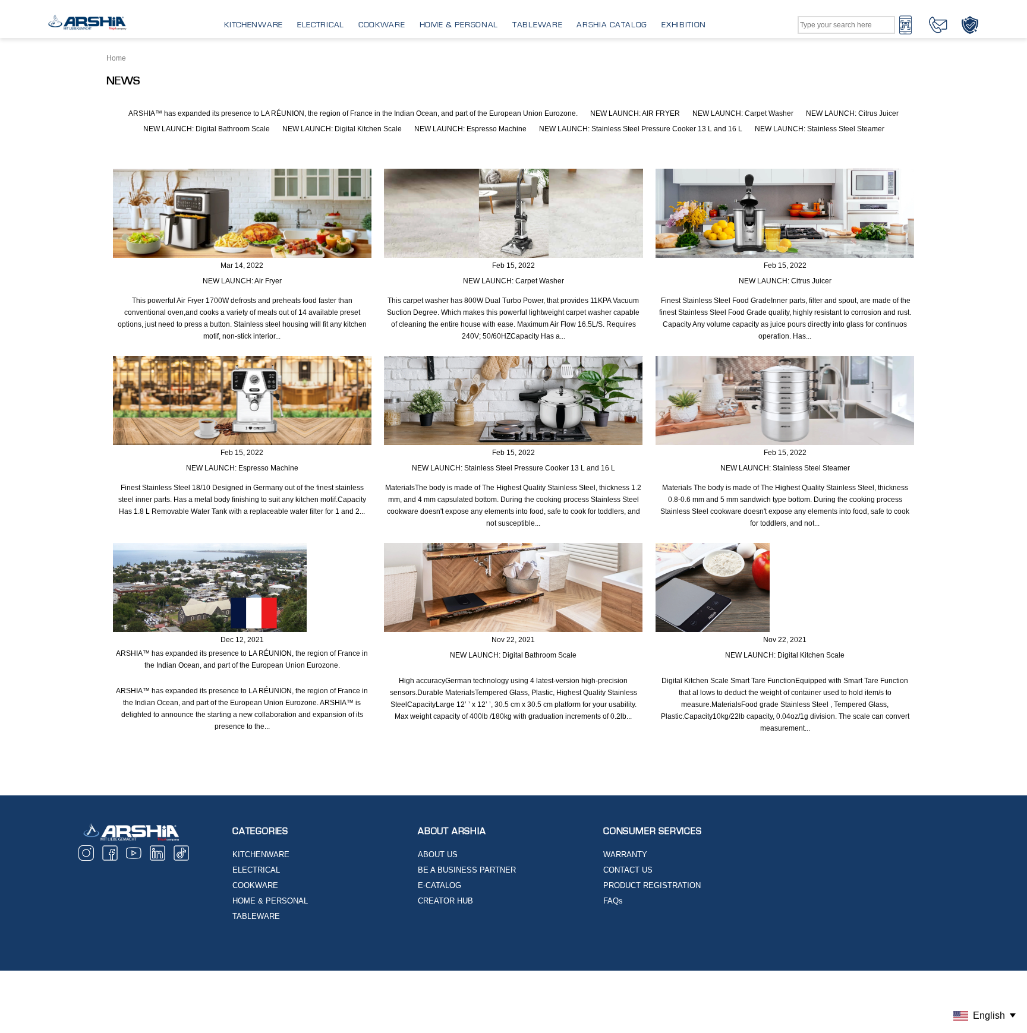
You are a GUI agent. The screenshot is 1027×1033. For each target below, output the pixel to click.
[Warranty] (970, 24)
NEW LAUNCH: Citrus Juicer (852, 113)
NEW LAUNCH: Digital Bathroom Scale (206, 129)
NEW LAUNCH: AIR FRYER (635, 113)
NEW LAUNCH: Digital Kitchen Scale (342, 129)
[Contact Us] (938, 24)
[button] (242, 213)
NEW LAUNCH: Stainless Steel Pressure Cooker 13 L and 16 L (640, 129)
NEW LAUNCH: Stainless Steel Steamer (819, 129)
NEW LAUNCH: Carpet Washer (742, 113)
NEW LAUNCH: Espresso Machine (470, 129)
